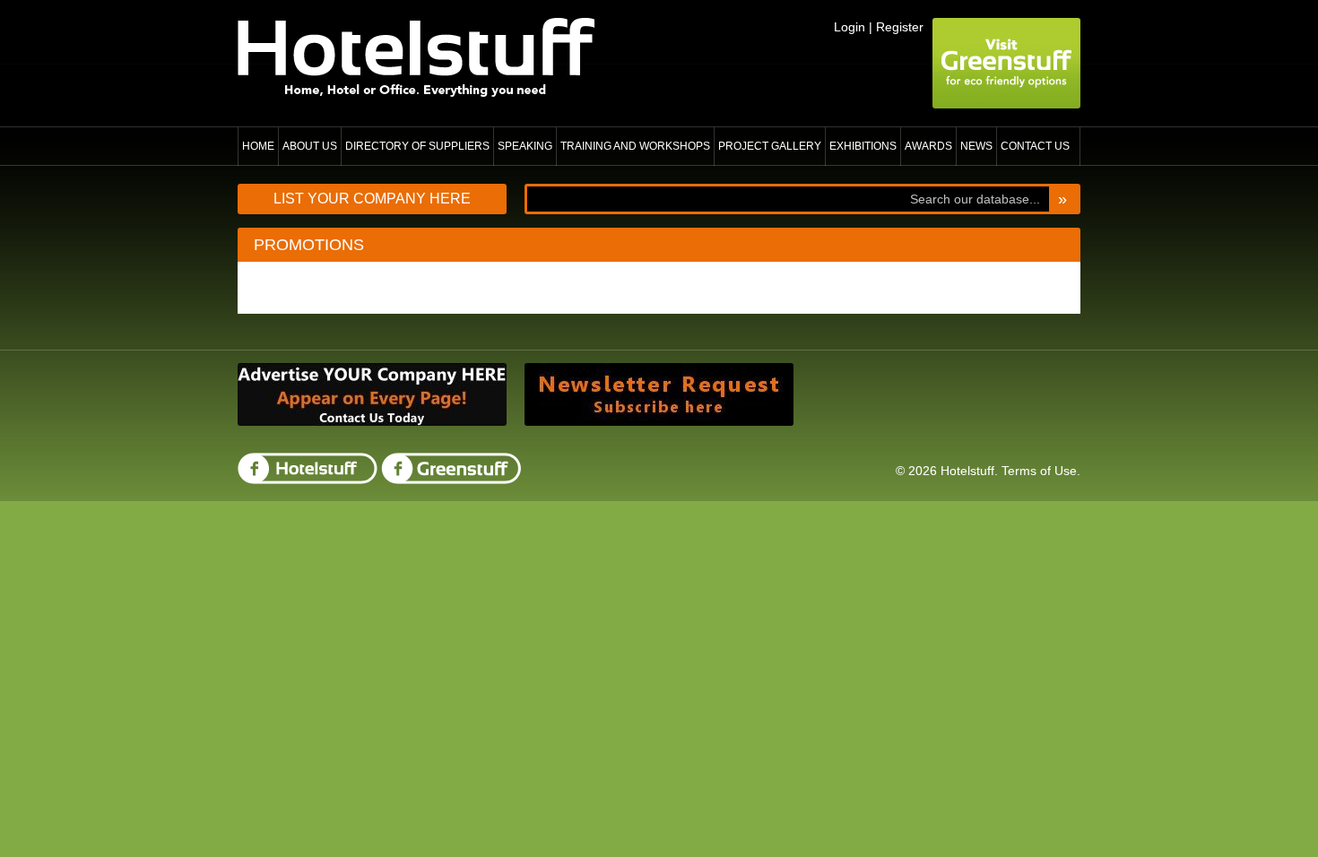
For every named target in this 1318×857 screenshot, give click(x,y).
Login (849, 27)
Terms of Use (1039, 470)
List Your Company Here (372, 198)
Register (899, 27)
